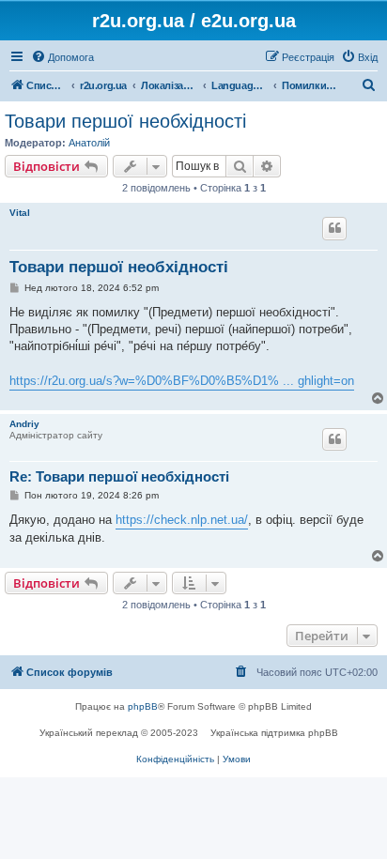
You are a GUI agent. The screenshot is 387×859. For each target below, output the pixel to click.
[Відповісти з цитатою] (334, 228)
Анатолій (89, 142)
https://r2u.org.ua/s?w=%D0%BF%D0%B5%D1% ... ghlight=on (181, 381)
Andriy (24, 424)
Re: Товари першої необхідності (119, 476)
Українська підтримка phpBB (274, 733)
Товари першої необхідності (125, 121)
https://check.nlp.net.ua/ (182, 520)
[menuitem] (62, 57)
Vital (19, 212)
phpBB (143, 706)
